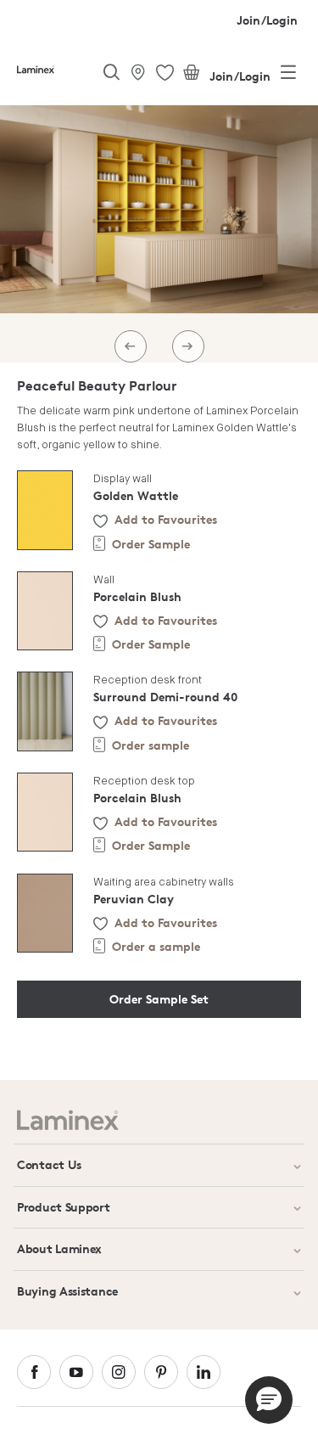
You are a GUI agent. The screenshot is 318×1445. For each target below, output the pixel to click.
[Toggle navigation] (288, 75)
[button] (269, 1400)
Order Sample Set (159, 999)
